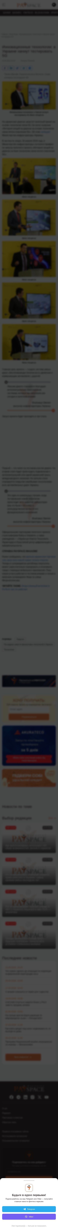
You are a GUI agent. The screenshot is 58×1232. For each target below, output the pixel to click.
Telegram (31, 1209)
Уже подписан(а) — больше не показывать (29, 1226)
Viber (31, 1217)
